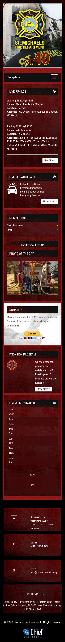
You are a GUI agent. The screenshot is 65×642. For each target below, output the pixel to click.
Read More (43, 389)
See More (50, 160)
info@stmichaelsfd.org (44, 572)
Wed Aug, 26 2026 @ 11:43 (20, 100)
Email (9, 229)
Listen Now (49, 201)
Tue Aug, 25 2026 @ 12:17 (19, 126)
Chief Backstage (15, 225)
